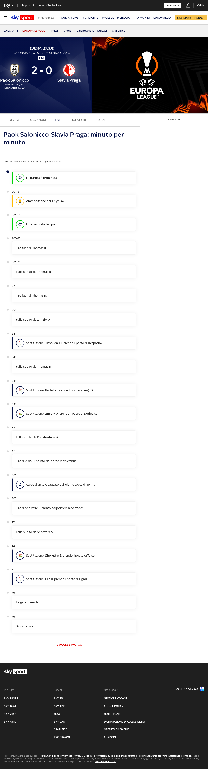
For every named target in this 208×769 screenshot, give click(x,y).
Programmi (62, 737)
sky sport (11, 698)
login (200, 5)
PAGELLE (108, 17)
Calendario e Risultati (92, 30)
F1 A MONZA (142, 17)
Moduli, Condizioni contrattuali (56, 755)
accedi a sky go (187, 688)
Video (68, 30)
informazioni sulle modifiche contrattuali (116, 755)
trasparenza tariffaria (155, 755)
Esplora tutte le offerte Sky (41, 5)
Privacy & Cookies (83, 755)
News (55, 30)
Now (57, 713)
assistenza (174, 755)
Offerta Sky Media (116, 729)
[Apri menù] (5, 17)
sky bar (59, 721)
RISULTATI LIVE (69, 17)
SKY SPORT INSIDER (191, 17)
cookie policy (114, 706)
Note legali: (111, 689)
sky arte (10, 721)
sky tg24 (10, 706)
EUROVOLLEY (162, 17)
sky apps (60, 706)
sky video (10, 713)
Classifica (118, 30)
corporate (111, 737)
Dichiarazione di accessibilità (124, 721)
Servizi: (58, 689)
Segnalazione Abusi (105, 761)
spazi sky (60, 729)
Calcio (9, 30)
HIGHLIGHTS (90, 17)
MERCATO (123, 17)
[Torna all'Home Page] (22, 17)
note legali (112, 713)
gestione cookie (115, 698)
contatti (187, 755)
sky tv (58, 698)
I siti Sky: (9, 689)
